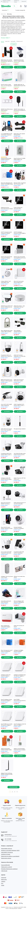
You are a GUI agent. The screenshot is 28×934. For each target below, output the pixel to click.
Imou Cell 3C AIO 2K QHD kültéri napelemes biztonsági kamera (6, 405)
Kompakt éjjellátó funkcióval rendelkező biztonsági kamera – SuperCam (19, 528)
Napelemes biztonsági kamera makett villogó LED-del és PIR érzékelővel (20, 60)
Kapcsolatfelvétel (5, 865)
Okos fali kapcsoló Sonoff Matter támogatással (7, 651)
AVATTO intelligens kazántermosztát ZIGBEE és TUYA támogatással (20, 233)
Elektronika (3, 14)
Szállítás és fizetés (16, 1)
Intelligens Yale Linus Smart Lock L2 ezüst (7, 577)
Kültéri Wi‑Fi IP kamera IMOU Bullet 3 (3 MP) (19, 380)
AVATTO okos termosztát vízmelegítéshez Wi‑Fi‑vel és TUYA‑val (20, 257)
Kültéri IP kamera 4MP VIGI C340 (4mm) (19, 478)
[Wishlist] (3, 48)
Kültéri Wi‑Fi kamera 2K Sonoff (19, 626)
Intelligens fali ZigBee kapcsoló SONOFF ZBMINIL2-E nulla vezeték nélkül (19, 651)
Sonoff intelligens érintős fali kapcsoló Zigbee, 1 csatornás (6, 700)
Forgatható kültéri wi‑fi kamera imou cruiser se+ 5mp (6, 356)
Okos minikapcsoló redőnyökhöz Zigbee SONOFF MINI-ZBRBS (5, 626)
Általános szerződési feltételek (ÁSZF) (10, 850)
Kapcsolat (24, 1)
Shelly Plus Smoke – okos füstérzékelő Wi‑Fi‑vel (19, 306)
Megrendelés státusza (6, 848)
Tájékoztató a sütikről (6, 867)
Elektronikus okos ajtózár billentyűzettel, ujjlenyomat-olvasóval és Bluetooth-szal (7, 60)
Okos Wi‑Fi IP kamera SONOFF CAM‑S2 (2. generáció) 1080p (5, 503)
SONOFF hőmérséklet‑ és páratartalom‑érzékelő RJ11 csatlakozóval (20, 110)
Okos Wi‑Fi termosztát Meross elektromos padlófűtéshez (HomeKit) (19, 282)
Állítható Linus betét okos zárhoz (19, 577)
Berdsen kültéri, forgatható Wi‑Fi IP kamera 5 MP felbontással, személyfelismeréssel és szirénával (20, 183)
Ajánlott (2, 41)
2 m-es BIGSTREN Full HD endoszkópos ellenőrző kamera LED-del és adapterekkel (6, 134)
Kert (2, 883)
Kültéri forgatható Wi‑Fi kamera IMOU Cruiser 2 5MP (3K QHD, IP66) (19, 405)
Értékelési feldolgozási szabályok (9, 869)
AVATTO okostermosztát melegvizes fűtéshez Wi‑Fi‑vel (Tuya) (6, 233)
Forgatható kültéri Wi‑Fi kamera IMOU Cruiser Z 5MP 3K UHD (6, 454)
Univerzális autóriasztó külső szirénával (6, 601)
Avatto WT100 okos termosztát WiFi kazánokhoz (18, 208)
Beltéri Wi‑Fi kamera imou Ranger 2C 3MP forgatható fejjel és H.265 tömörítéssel (7, 380)
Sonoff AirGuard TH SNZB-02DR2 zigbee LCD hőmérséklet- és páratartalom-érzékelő (19, 159)
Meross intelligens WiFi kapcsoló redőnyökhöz (19, 601)
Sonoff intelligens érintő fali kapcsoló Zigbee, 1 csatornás (20, 724)
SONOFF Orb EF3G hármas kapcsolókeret (7, 110)
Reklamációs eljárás (6, 858)
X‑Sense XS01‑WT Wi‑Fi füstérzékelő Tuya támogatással (6, 282)
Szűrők (14, 44)
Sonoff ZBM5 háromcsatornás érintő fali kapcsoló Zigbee (20, 700)
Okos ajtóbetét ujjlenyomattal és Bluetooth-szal (17, 331)
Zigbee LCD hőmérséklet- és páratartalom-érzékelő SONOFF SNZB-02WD (19, 749)
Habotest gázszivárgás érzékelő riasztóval (6, 159)
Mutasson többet (5, 37)
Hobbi (2, 885)
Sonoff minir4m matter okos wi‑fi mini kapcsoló (6, 85)
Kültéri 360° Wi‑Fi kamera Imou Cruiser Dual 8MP (6, 429)
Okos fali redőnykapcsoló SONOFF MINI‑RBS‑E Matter (7, 183)
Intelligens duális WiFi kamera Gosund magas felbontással (6, 478)
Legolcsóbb (7, 41)
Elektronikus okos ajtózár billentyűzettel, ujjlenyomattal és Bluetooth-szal (19, 134)
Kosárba (8, 67)
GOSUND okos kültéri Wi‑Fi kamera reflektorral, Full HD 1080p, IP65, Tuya (7, 306)
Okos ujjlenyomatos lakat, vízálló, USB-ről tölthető (7, 331)
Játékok (3, 881)
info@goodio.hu (8, 834)
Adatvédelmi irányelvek (7, 852)
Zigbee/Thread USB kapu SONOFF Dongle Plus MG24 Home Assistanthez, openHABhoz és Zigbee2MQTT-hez (7, 774)
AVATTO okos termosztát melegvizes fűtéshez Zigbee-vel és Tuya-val (6, 257)
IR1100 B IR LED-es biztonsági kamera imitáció (7, 208)
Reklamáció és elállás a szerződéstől (10, 856)
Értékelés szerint (19, 41)
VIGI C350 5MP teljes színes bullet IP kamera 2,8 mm (20, 454)
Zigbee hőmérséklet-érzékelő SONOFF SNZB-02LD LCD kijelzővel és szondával (6, 749)
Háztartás (4, 10)
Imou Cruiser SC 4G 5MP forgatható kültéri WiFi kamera (6, 552)
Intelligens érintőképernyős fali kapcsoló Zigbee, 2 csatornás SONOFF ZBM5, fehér (20, 675)
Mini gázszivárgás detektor (20, 428)
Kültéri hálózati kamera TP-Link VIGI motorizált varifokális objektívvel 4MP (20, 503)
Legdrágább (13, 41)
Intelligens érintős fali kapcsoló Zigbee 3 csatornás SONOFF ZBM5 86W (6, 675)
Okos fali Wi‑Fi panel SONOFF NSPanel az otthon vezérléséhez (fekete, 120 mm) (7, 528)
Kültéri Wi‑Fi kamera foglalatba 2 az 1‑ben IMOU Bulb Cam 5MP (20, 356)
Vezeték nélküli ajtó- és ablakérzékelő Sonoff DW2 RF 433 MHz (20, 85)
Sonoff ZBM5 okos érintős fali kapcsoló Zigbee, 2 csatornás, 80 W (6, 724)
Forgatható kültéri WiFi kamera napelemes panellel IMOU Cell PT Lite (19, 552)
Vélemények (4, 870)
